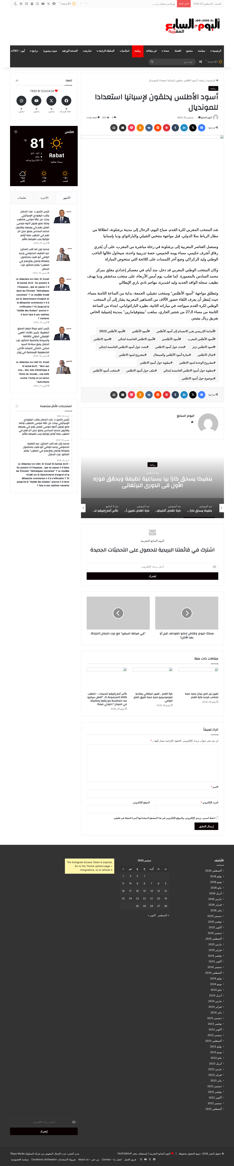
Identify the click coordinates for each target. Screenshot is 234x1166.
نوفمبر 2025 (215, 921)
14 (151, 890)
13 (158, 890)
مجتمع (189, 51)
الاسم (214, 786)
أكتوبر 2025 (215, 927)
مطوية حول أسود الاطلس (155, 362)
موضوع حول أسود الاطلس (198, 378)
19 (165, 898)
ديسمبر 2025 (214, 916)
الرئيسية (216, 51)
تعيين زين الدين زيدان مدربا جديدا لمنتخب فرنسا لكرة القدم (201, 695)
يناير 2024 (216, 1012)
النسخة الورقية (70, 51)
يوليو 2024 (216, 978)
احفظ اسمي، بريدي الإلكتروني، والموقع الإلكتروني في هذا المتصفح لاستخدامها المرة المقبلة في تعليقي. (164, 817)
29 (144, 905)
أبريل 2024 (215, 995)
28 (151, 905)
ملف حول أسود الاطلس (140, 370)
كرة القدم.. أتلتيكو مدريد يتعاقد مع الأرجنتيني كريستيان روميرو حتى (152, 482)
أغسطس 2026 (213, 870)
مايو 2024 (216, 989)
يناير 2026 (216, 910)
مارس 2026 (215, 899)
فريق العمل (130, 1159)
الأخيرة (44, 197)
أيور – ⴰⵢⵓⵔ (18, 51)
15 (144, 890)
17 (130, 890)
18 (123, 890)
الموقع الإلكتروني (141, 802)
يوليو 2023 (216, 1046)
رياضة (138, 51)
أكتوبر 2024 (215, 961)
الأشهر (66, 197)
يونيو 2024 (216, 984)
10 (130, 883)
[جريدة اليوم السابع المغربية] (190, 26)
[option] (152, 481)
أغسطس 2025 (213, 938)
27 (158, 905)
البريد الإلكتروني (209, 802)
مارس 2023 (215, 1069)
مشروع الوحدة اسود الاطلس (196, 362)
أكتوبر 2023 (215, 1029)
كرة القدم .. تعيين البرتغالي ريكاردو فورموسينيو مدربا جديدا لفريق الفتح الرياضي (153, 697)
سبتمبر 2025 (215, 933)
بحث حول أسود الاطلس (169, 347)
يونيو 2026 (216, 881)
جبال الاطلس (206, 355)
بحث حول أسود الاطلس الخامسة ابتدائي (123, 347)
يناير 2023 (216, 1080)
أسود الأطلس (140, 331)
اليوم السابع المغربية (159, 1153)
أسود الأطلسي (170, 339)
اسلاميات (124, 51)
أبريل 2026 (215, 893)
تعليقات (21, 197)
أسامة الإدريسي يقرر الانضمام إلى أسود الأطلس (185, 331)
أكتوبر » (152, 915)
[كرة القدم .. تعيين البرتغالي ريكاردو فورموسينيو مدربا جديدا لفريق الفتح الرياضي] (152, 679)
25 (123, 898)
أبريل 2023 (215, 1063)
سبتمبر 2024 (214, 967)
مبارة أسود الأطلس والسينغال (171, 355)
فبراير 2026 (215, 904)
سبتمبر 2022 (215, 1103)
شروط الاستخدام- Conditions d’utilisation (53, 1159)
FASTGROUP (125, 1153)
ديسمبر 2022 (214, 1086)
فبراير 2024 (215, 1006)
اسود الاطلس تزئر (203, 347)
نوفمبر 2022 (215, 1091)
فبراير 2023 (215, 1074)
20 (158, 898)
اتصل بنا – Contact (112, 1159)
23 (137, 898)
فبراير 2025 (215, 950)
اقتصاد (177, 51)
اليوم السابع (206, 117)
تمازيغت (87, 51)
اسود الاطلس (102, 339)
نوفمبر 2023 (215, 1023)
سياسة (201, 51)
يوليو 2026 (216, 876)
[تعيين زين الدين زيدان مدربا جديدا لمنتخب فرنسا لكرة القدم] (198, 679)
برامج (35, 51)
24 (130, 898)
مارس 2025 (215, 944)
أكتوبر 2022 (215, 1097)
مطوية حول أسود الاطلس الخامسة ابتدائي (188, 370)
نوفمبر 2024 (215, 955)
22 (144, 898)
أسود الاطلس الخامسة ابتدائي (135, 339)
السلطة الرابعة (106, 51)
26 (165, 905)
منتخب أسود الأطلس (105, 370)
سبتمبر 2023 (214, 1035)
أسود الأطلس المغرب (201, 339)
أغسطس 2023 (213, 1040)
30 (137, 905)
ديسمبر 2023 (214, 1018)
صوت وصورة (50, 51)
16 (137, 890)
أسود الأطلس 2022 (111, 331)
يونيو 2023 (216, 1052)
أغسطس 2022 (213, 1108)
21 (151, 898)
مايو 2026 (216, 887)
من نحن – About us (88, 1159)
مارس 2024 (215, 1001)
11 (123, 883)
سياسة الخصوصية (20, 1159)
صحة (166, 51)
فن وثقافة (151, 51)
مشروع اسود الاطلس (132, 355)
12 (165, 890)
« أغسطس (163, 915)
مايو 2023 (216, 1057)
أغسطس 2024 (213, 972)
